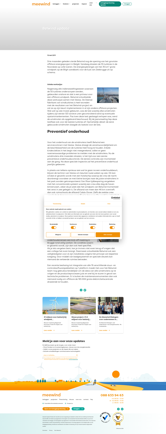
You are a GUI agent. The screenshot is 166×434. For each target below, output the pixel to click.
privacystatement (73, 359)
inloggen (127, 4)
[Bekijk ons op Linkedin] (122, 409)
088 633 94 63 (112, 395)
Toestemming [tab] (57, 203)
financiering (63, 399)
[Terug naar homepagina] (41, 4)
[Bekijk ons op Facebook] (118, 409)
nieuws (71, 399)
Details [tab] (83, 203)
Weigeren (58, 234)
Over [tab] (108, 203)
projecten (75, 4)
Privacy (50, 430)
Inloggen (76, 409)
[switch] (73, 227)
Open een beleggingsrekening (54, 409)
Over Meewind (57, 430)
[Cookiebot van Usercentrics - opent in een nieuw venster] (113, 198)
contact (86, 399)
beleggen (46, 399)
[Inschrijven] (76, 355)
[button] (53, 403)
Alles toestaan (108, 234)
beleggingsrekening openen (107, 4)
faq (91, 399)
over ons (78, 399)
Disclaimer (45, 430)
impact (84, 4)
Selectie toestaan (83, 234)
